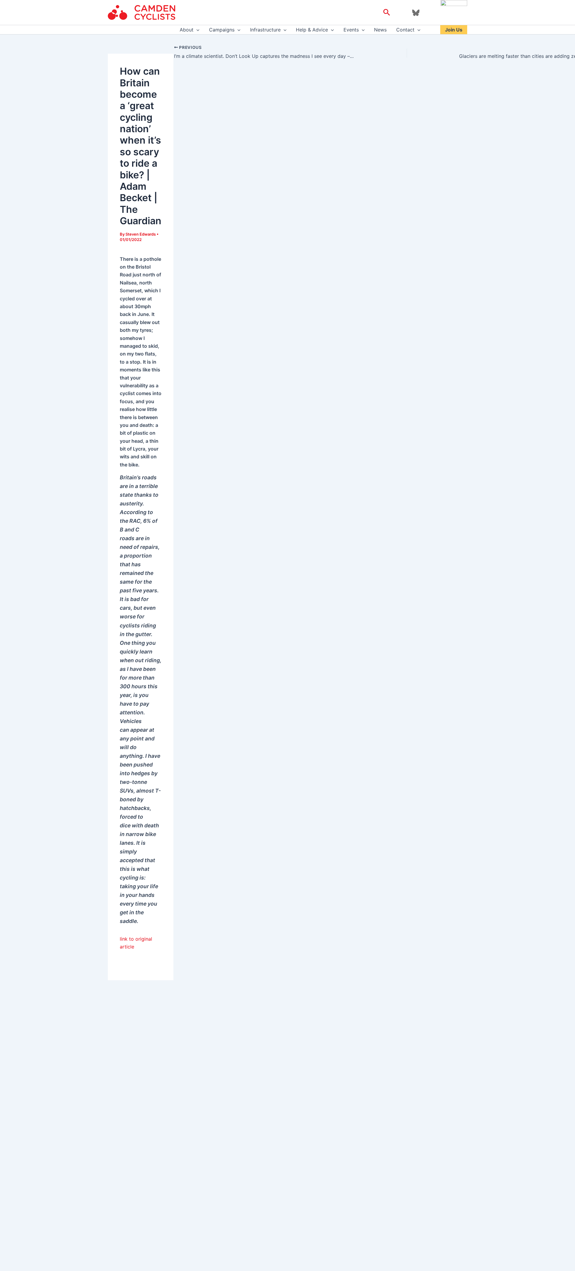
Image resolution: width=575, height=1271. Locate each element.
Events (351, 30)
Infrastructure (265, 30)
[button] (387, 12)
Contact (405, 30)
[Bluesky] (416, 12)
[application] (196, 29)
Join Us (453, 30)
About (186, 30)
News (380, 30)
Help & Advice (312, 30)
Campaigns (221, 30)
